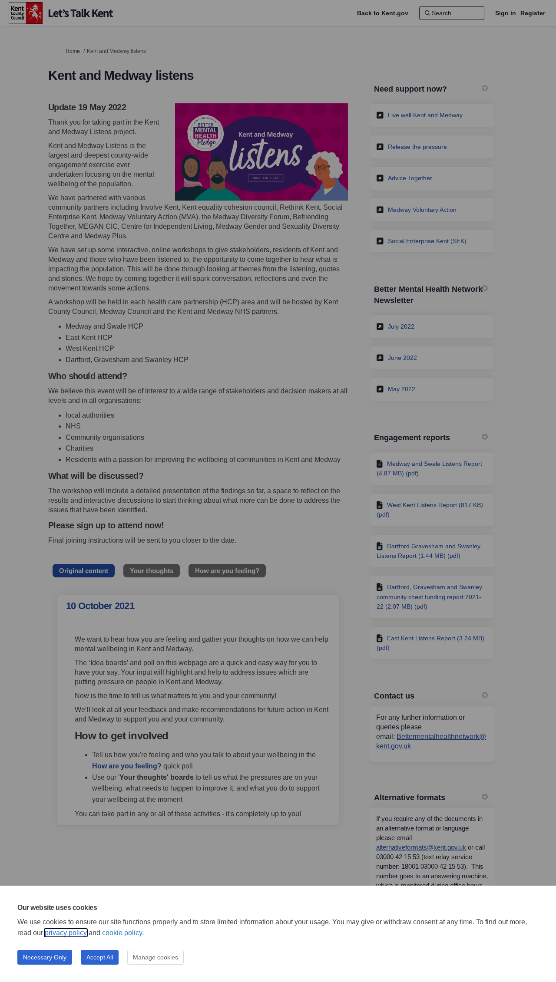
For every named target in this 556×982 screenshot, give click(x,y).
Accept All (99, 957)
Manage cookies (155, 957)
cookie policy (122, 932)
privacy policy (66, 932)
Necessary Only (44, 957)
